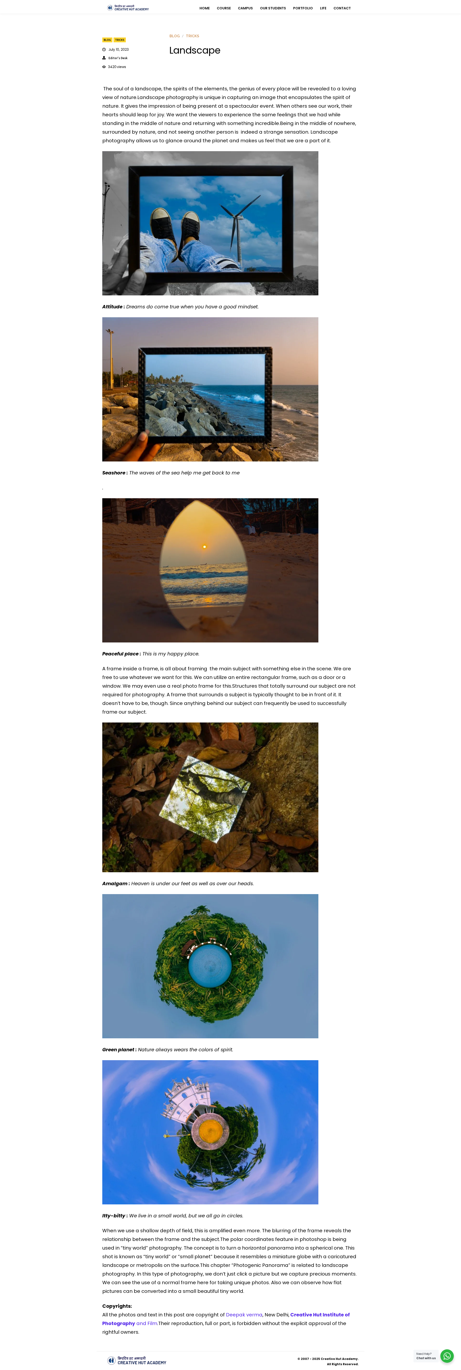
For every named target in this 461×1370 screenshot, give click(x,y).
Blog (107, 40)
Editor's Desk (118, 58)
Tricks (119, 40)
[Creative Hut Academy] (128, 8)
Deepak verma (244, 1314)
